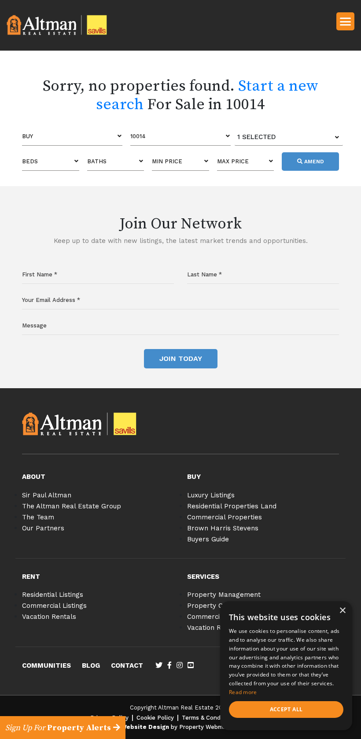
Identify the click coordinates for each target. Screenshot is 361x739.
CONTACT (127, 665)
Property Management (224, 595)
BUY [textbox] (27, 136)
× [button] (342, 610)
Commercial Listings (54, 606)
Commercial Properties (224, 517)
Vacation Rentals (49, 617)
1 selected (256, 137)
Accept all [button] (286, 709)
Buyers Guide (208, 539)
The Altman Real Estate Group (71, 506)
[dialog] (286, 665)
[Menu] (345, 21)
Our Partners (43, 528)
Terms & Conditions (209, 717)
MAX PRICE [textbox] (233, 161)
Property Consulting (219, 606)
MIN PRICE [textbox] (167, 161)
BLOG (91, 665)
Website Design (145, 727)
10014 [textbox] (138, 136)
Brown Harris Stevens (222, 528)
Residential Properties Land (231, 506)
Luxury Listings (211, 495)
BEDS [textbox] (30, 161)
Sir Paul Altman (46, 495)
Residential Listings (52, 595)
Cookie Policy (155, 717)
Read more (243, 692)
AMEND (313, 161)
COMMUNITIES (46, 665)
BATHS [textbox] (97, 161)
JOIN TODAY (180, 358)
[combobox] (72, 136)
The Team (38, 517)
